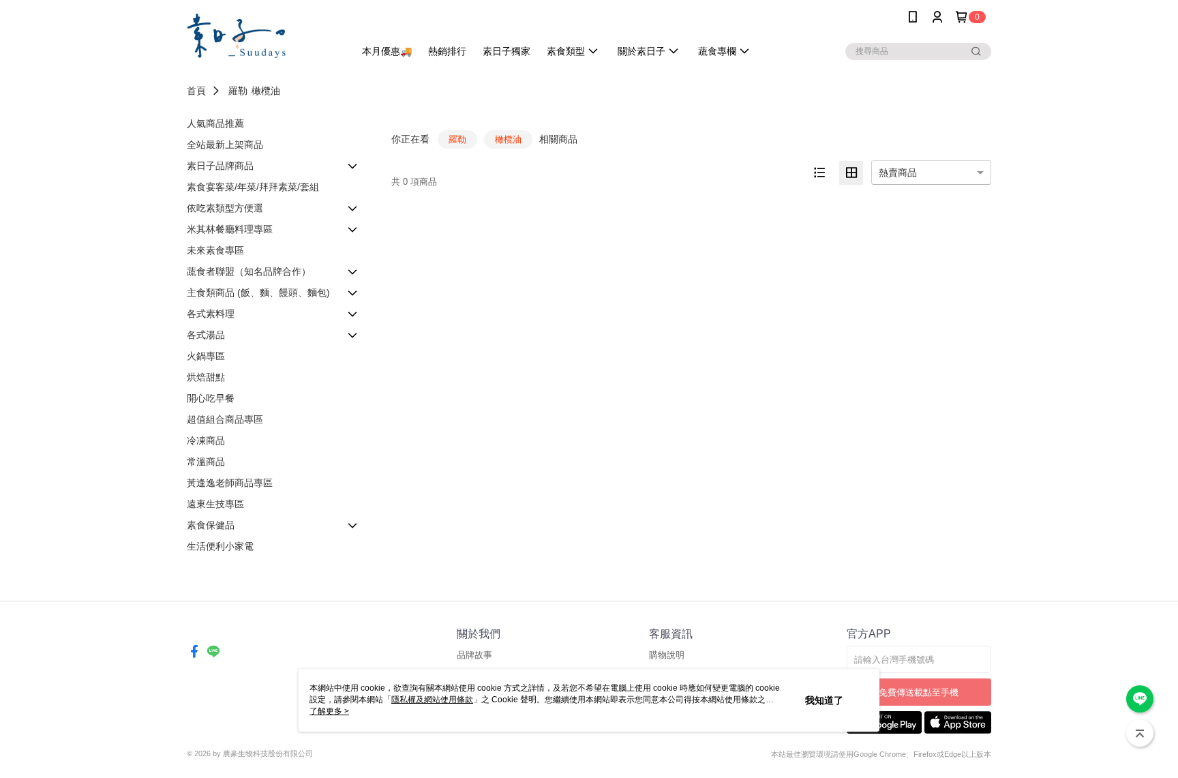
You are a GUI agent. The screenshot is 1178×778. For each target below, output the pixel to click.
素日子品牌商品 (220, 165)
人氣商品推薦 (215, 123)
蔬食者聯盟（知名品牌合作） (249, 271)
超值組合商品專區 (225, 419)
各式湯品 (206, 334)
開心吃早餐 (211, 398)
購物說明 (666, 655)
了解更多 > (329, 711)
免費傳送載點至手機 (918, 692)
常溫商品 (206, 461)
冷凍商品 (206, 440)
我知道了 (824, 700)
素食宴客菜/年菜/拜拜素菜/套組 (253, 186)
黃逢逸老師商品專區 (230, 482)
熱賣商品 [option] (898, 172)
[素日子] (262, 36)
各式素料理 (211, 313)
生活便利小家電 (220, 546)
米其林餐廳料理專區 (230, 229)
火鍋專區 (206, 355)
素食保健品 (211, 525)
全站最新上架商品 (225, 144)
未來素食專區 (215, 250)
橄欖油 (266, 90)
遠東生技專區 (215, 503)
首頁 (196, 90)
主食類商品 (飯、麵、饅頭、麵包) (258, 292)
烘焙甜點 (206, 377)
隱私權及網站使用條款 (432, 699)
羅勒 (237, 90)
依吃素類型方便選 (225, 208)
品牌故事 (474, 655)
